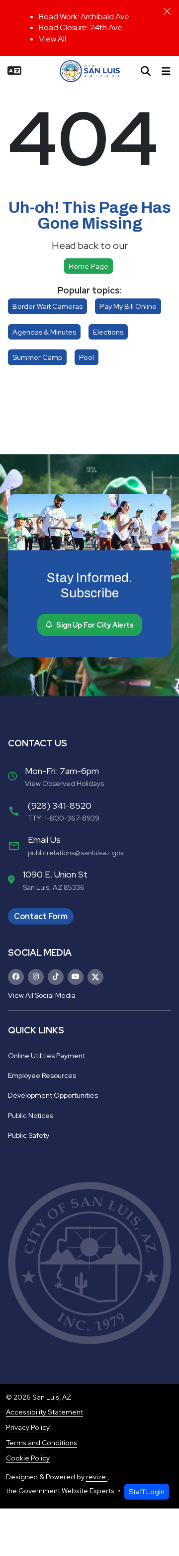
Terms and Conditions (41, 1442)
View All (52, 39)
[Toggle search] (145, 71)
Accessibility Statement (44, 1412)
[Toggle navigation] (166, 71)
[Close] (167, 11)
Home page (88, 266)
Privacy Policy (28, 1427)
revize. (96, 1476)
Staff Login (147, 1491)
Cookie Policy (28, 1458)
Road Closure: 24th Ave (80, 27)
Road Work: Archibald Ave (84, 16)
